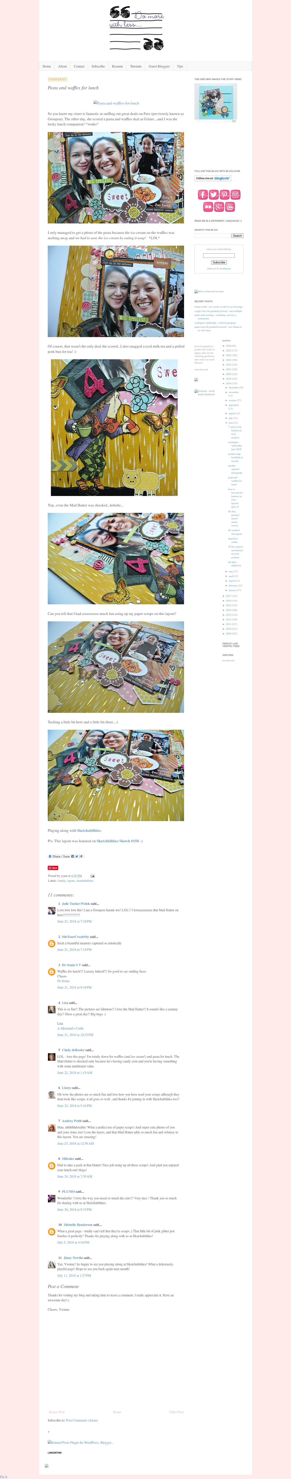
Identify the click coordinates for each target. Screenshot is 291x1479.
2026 (229, 346)
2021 (229, 369)
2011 (229, 624)
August (232, 413)
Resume (117, 66)
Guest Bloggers (159, 66)
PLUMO (68, 1191)
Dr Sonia (63, 981)
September (234, 405)
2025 (229, 350)
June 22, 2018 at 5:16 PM (74, 1105)
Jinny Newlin (73, 1257)
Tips (180, 66)
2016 (229, 600)
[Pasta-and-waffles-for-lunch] (116, 103)
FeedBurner (225, 268)
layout (71, 881)
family (62, 881)
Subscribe (98, 66)
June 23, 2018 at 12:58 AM (75, 1143)
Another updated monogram (235, 469)
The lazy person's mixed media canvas (233, 518)
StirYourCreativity (75, 936)
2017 (229, 596)
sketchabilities (85, 881)
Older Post (176, 1412)
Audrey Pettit (72, 1120)
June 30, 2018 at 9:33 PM (74, 1209)
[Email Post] (92, 876)
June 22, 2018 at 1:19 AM (74, 1072)
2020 (229, 374)
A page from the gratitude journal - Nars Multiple (218, 311)
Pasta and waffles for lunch (235, 481)
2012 (229, 619)
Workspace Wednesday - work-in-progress (215, 322)
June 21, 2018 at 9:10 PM (74, 987)
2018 (229, 383)
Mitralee (68, 1158)
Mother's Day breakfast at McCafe (235, 457)
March (232, 581)
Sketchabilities (89, 830)
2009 (229, 633)
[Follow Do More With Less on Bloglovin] (212, 181)
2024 (229, 355)
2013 (229, 614)
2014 (229, 610)
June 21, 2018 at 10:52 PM (75, 1034)
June (231, 422)
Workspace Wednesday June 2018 (235, 445)
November (234, 392)
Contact (79, 66)
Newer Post (57, 1412)
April (231, 576)
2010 (229, 629)
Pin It (3, 1477)
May (231, 571)
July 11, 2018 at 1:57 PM (74, 1275)
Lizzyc (66, 1087)
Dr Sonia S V (71, 964)
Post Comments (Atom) (82, 1420)
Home (47, 66)
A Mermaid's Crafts (70, 1028)
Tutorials (136, 66)
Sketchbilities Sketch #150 (117, 841)
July (231, 418)
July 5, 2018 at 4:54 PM (73, 1242)
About (62, 66)
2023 (229, 360)
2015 (229, 605)
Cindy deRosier (73, 1049)
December (234, 387)
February (233, 585)
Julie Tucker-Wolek (76, 903)
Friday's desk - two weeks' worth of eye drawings (218, 306)
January (233, 590)
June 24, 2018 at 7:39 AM (74, 1176)
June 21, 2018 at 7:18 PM (74, 949)
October (233, 400)
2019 (229, 378)
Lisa (65, 1002)
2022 (229, 364)
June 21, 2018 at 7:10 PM (74, 921)
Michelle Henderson (78, 1224)
